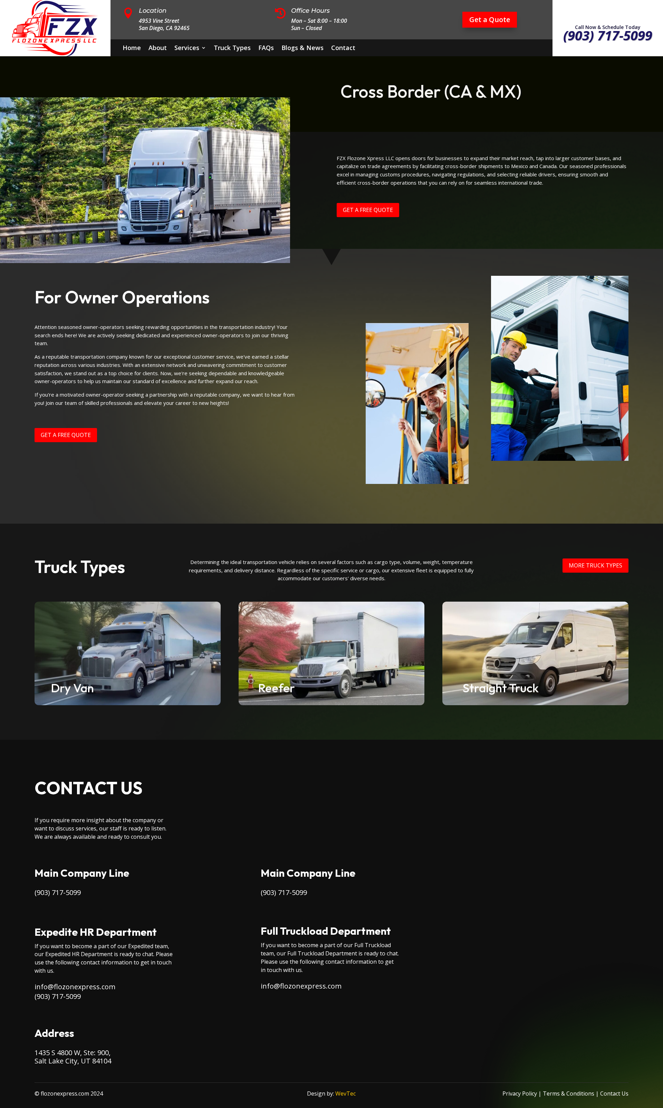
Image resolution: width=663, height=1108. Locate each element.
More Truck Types (595, 565)
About (157, 48)
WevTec (345, 1093)
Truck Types (232, 48)
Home (132, 48)
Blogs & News (302, 48)
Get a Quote (489, 19)
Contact (343, 48)
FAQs (266, 48)
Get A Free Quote (368, 210)
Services (186, 48)
